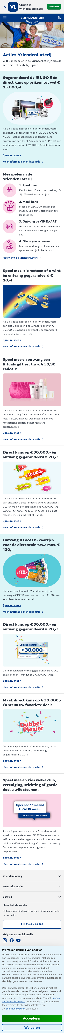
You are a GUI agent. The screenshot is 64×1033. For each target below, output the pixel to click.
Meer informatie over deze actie (21, 161)
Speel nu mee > (12, 155)
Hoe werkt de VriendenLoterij (20, 257)
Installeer (54, 6)
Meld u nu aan (34, 924)
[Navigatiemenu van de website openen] (5, 18)
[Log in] (59, 18)
